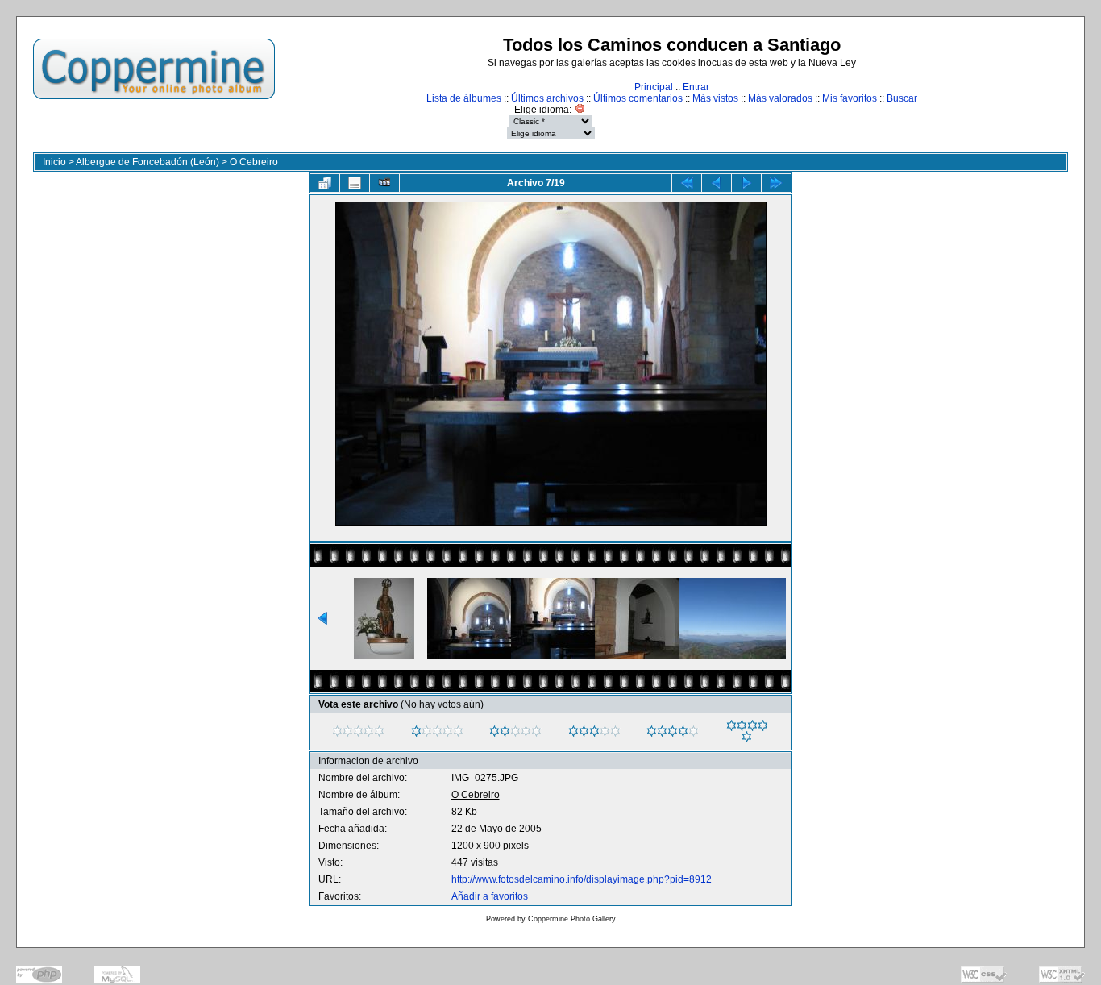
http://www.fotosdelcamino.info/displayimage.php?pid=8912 (581, 879)
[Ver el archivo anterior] (716, 183)
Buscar (902, 98)
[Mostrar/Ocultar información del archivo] (354, 183)
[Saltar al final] (776, 183)
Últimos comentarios (638, 98)
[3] (573, 731)
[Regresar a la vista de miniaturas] (324, 183)
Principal (653, 87)
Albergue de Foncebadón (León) (147, 162)
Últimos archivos (547, 98)
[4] (651, 731)
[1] (416, 731)
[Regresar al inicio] (686, 183)
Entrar (696, 87)
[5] (731, 725)
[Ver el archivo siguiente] (746, 183)
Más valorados (780, 98)
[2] (494, 731)
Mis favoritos (849, 98)
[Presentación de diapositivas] (384, 183)
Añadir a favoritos (489, 896)
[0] (337, 731)
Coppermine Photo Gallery (572, 919)
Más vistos (715, 98)
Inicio (54, 162)
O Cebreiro (254, 162)
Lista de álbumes (463, 98)
